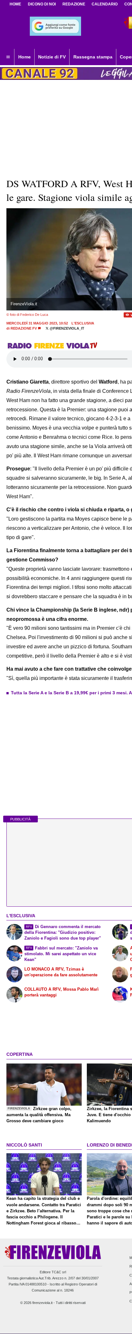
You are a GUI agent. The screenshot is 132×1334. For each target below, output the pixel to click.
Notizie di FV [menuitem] (52, 56)
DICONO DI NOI (42, 4)
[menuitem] (8, 57)
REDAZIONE (73, 4)
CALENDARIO (105, 4)
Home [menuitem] (24, 56)
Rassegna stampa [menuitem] (92, 56)
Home (15, 4)
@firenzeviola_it (66, 328)
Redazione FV (24, 328)
